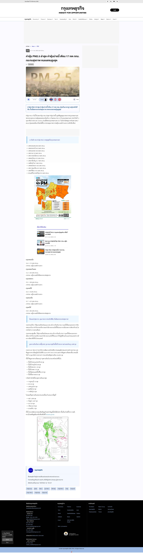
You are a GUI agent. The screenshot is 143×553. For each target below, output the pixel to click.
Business (49, 19)
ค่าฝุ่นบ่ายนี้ (44, 493)
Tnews (100, 512)
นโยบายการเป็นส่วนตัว (70, 521)
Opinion (108, 19)
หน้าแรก (27, 46)
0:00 (33, 99)
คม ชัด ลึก (110, 507)
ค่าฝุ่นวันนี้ (72, 489)
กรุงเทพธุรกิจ (92, 509)
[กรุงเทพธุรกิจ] (28, 19)
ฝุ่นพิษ (35, 489)
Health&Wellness (82, 19)
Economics (35, 19)
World (74, 19)
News (102, 19)
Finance (42, 19)
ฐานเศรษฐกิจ (111, 512)
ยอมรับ (7, 539)
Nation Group (101, 507)
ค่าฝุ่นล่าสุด (37, 493)
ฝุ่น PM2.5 (47, 489)
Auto (70, 19)
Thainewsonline (92, 512)
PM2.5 (40, 489)
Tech (56, 19)
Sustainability (63, 19)
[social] (108, 1)
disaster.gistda (50, 414)
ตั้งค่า (7, 542)
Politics (90, 19)
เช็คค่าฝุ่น (53, 489)
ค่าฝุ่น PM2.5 (30, 493)
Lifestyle (96, 19)
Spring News (111, 509)
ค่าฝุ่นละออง (29, 489)
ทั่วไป (38, 46)
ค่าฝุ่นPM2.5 (60, 489)
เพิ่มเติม (4, 536)
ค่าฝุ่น (67, 489)
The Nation (91, 507)
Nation (100, 509)
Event (114, 19)
